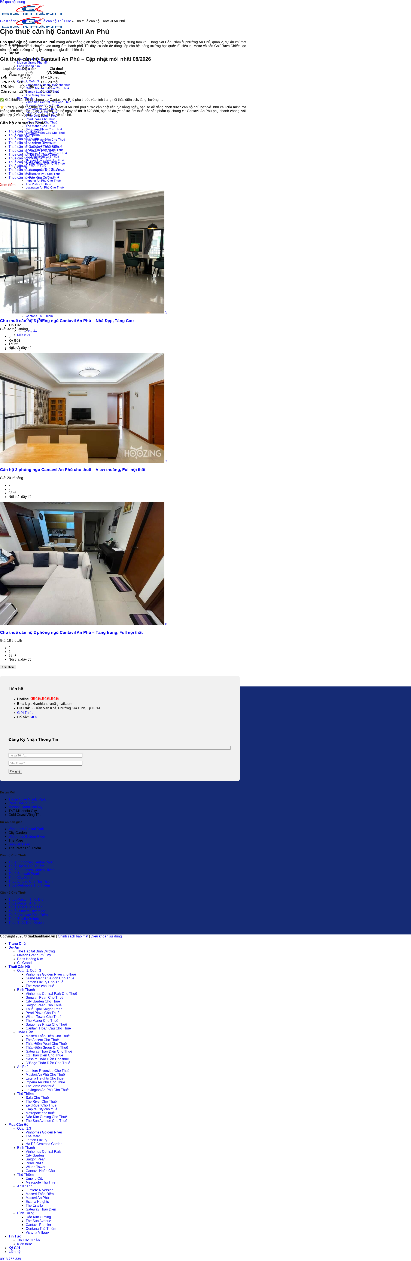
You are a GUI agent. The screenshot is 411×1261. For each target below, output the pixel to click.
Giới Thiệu (25, 712)
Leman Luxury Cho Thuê (44, 982)
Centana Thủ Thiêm (39, 316)
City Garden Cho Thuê (43, 1001)
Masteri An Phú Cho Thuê (43, 173)
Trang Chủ (17, 943)
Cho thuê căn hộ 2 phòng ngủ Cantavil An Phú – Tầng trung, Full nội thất (71, 632)
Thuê (24, 21)
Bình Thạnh (26, 990)
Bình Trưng (25, 1213)
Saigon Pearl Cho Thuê (44, 1005)
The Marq (33, 1136)
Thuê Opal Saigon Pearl (44, 1009)
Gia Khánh (8, 21)
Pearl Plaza (34, 1163)
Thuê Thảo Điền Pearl (25, 907)
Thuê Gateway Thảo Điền (28, 915)
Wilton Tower (35, 1167)
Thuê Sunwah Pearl (24, 874)
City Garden (35, 1155)
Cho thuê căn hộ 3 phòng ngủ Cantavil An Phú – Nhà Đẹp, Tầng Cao (67, 320)
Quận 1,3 (24, 1128)
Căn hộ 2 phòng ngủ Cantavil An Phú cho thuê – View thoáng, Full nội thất (72, 469)
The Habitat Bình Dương (36, 951)
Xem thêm (8, 667)
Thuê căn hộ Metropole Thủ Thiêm (35, 170)
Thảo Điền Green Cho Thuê (47, 1047)
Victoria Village (37, 1232)
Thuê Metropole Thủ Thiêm (29, 885)
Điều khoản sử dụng (106, 936)
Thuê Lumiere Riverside (27, 911)
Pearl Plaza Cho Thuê (40, 119)
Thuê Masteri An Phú (24, 903)
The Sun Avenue (38, 1221)
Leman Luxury (36, 1140)
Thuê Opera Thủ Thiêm (26, 866)
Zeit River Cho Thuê (41, 1105)
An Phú (22, 1067)
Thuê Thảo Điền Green (26, 922)
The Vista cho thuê (38, 184)
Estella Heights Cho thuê (45, 1078)
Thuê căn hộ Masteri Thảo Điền (33, 150)
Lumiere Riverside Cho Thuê (48, 1070)
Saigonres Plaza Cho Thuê (44, 129)
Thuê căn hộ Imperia (24, 135)
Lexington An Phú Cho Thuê (45, 187)
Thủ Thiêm (25, 1094)
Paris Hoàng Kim (28, 66)
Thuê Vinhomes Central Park (31, 862)
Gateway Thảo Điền (41, 1209)
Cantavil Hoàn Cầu (40, 1171)
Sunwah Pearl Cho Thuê (44, 997)
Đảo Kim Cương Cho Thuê (46, 1117)
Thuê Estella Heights (24, 919)
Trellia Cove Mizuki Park (27, 799)
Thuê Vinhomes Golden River (31, 870)
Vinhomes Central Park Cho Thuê (48, 102)
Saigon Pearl (36, 1159)
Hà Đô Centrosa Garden (44, 1144)
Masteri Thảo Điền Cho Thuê (45, 139)
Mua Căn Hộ (18, 1124)
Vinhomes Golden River (27, 836)
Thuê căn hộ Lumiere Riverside (32, 143)
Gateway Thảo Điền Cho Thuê (49, 1051)
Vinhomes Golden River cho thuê (51, 974)
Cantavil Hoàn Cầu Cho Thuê (46, 132)
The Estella (34, 1205)
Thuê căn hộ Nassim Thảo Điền (33, 154)
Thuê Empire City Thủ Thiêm (30, 881)
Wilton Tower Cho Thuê (43, 1017)
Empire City (34, 1178)
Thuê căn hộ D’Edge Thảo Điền (33, 162)
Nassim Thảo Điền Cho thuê (47, 1059)
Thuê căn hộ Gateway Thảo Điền (34, 147)
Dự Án (14, 53)
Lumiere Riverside (40, 1190)
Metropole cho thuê (40, 1113)
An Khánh (24, 1186)
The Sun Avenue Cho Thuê (46, 1121)
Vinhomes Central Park (26, 829)
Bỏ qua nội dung (12, 2)
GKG (33, 717)
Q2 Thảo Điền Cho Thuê (44, 1055)
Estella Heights (37, 1201)
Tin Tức (15, 325)
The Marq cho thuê (39, 95)
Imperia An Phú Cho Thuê (43, 180)
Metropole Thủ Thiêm (42, 1182)
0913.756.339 (10, 1259)
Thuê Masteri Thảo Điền (27, 899)
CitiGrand (24, 963)
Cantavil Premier (38, 1225)
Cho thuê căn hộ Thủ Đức (51, 21)
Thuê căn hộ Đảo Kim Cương (31, 177)
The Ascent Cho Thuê (42, 1040)
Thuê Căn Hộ (19, 75)
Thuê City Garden (22, 877)
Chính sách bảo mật (73, 936)
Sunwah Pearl (19, 844)
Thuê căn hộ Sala (22, 173)
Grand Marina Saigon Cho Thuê (50, 978)
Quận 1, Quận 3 (29, 970)
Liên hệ (15, 1252)
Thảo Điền (25, 1032)
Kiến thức (23, 334)
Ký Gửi (14, 340)
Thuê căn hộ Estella (24, 139)
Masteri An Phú (37, 1198)
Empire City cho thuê (41, 1109)
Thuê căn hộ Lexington (26, 131)
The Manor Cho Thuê (40, 126)
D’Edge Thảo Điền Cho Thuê (48, 1063)
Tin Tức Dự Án (27, 331)
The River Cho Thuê (41, 1101)
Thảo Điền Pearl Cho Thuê (46, 1044)
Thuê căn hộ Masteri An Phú (30, 158)
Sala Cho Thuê (37, 1097)
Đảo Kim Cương (38, 1217)
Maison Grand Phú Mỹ (32, 62)
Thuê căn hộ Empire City (27, 166)
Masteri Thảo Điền (40, 1194)
